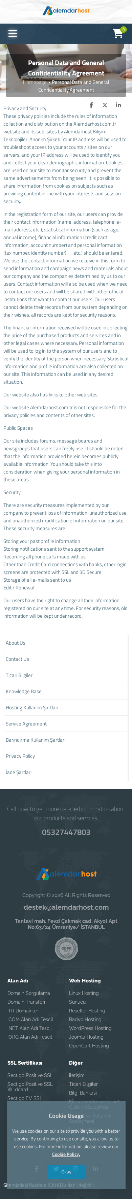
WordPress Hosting (90, 1028)
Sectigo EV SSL (24, 1098)
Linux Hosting (84, 993)
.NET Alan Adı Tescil (29, 1028)
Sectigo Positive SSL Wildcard (30, 1086)
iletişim (77, 1075)
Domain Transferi (26, 1002)
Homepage (35, 82)
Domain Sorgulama (28, 993)
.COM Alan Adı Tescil (30, 1019)
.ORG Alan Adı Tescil (29, 1037)
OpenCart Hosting (89, 1045)
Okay (66, 1171)
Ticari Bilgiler (83, 1084)
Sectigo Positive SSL (30, 1075)
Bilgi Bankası (83, 1093)
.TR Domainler (22, 1010)
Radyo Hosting (85, 1019)
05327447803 (66, 832)
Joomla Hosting (86, 1037)
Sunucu (77, 1002)
